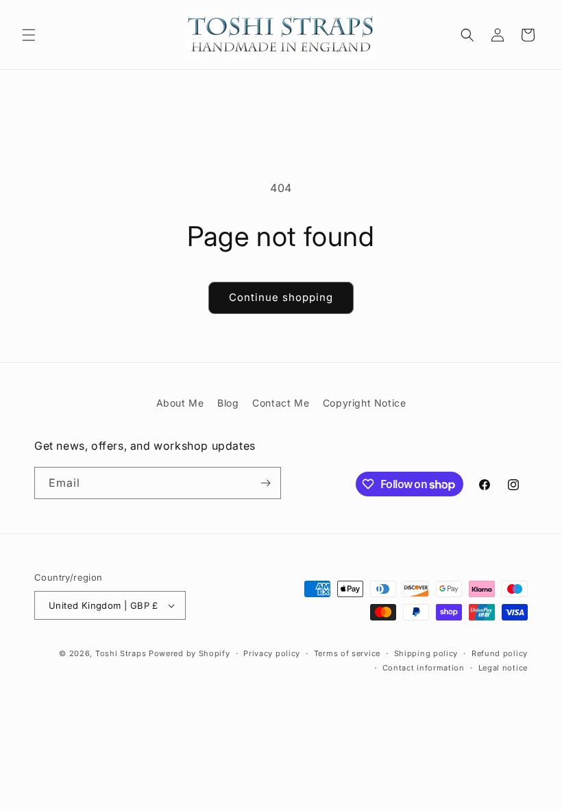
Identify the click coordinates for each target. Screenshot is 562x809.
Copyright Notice (364, 403)
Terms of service (347, 653)
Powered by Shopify (189, 653)
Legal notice (503, 668)
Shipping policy (426, 653)
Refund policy (500, 653)
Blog (228, 403)
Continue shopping (281, 297)
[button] (29, 35)
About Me (180, 403)
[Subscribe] (265, 483)
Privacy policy (271, 653)
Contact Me (280, 403)
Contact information (423, 668)
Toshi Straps (120, 653)
